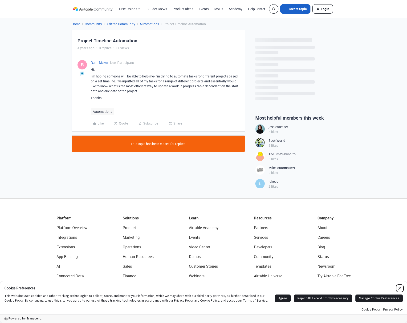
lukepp (273, 181)
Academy (235, 9)
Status (323, 256)
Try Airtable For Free (334, 276)
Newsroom (326, 266)
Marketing (131, 237)
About (322, 227)
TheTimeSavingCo (282, 154)
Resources (263, 218)
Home (76, 24)
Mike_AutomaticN (282, 168)
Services (261, 237)
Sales (127, 266)
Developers (263, 247)
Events (204, 9)
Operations (132, 247)
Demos (195, 256)
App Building (67, 256)
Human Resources (138, 256)
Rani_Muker (99, 62)
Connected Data (70, 276)
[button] (295, 9)
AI (58, 266)
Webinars (196, 276)
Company (325, 218)
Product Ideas (183, 9)
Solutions (131, 218)
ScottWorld (277, 140)
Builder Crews (157, 9)
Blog (321, 247)
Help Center (256, 9)
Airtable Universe (268, 276)
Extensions (66, 247)
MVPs (218, 9)
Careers (323, 237)
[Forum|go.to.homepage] (93, 9)
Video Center (199, 247)
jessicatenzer (278, 127)
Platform (64, 218)
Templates (262, 266)
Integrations (67, 237)
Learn (194, 218)
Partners (261, 227)
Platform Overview (72, 227)
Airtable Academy (204, 227)
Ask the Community (120, 24)
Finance (129, 276)
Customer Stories (203, 266)
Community (93, 24)
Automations (149, 24)
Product (129, 227)
